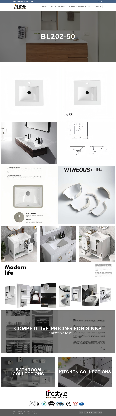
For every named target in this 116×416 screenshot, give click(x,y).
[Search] (29, 7)
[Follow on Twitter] (100, 1)
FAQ (38, 411)
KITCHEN (72, 6)
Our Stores (21, 411)
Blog (90, 6)
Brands (45, 6)
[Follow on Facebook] (96, 1)
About (53, 6)
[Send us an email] (101, 1)
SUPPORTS (82, 6)
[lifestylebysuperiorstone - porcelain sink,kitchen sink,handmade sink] (19, 7)
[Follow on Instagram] (98, 1)
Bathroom (62, 6)
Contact (97, 6)
